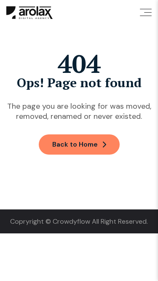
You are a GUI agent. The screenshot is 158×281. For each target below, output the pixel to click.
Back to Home (75, 144)
